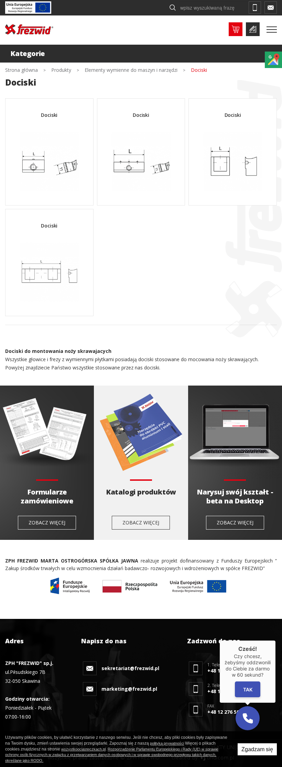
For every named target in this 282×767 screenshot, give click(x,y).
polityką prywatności (167, 743)
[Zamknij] (275, 640)
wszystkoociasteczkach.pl (83, 749)
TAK (247, 689)
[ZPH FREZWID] (29, 29)
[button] (248, 718)
